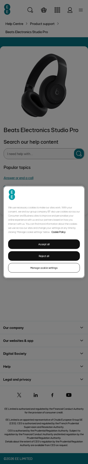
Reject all (44, 255)
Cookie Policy (58, 231)
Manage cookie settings (44, 267)
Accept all (44, 244)
